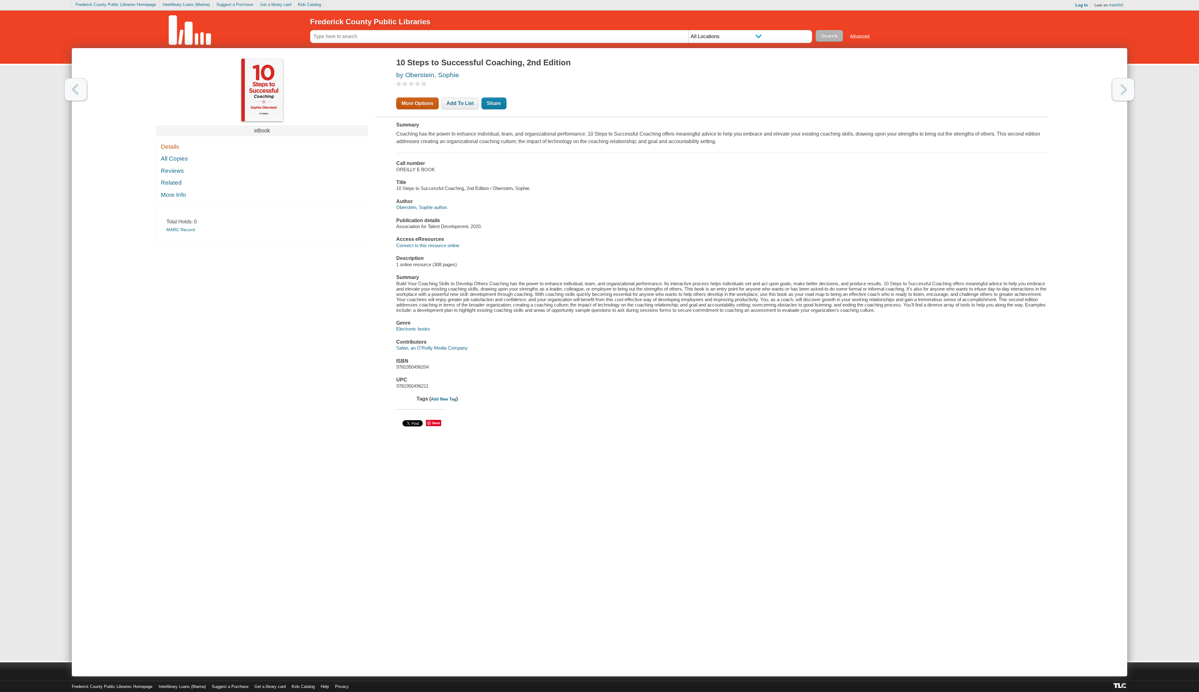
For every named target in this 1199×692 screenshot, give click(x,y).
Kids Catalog (309, 4)
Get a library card (275, 4)
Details (170, 146)
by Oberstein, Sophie (427, 74)
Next (1123, 89)
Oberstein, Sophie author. (422, 207)
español (1116, 5)
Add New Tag (443, 399)
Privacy (342, 686)
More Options (417, 103)
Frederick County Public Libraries (370, 21)
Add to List (460, 103)
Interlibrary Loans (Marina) (186, 4)
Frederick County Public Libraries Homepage (116, 4)
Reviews (172, 170)
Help (325, 686)
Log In (1081, 5)
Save (436, 423)
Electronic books (413, 328)
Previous (75, 89)
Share (494, 103)
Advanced (860, 35)
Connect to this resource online (427, 245)
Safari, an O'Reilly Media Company (432, 348)
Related (171, 182)
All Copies (174, 158)
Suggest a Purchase (234, 4)
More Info (173, 195)
